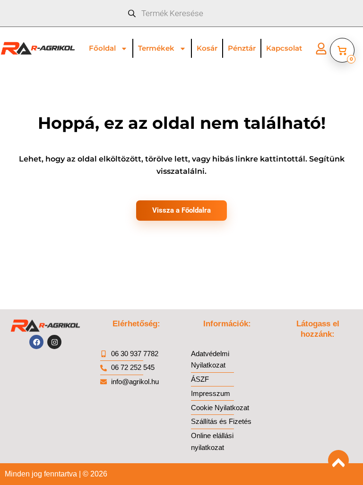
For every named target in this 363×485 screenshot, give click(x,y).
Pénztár (242, 48)
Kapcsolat (284, 48)
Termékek (156, 48)
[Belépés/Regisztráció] (321, 48)
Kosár (207, 48)
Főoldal (102, 48)
